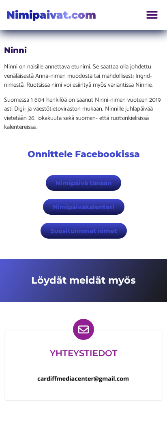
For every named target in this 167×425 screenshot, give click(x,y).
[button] (152, 15)
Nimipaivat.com (51, 15)
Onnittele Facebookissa (84, 154)
